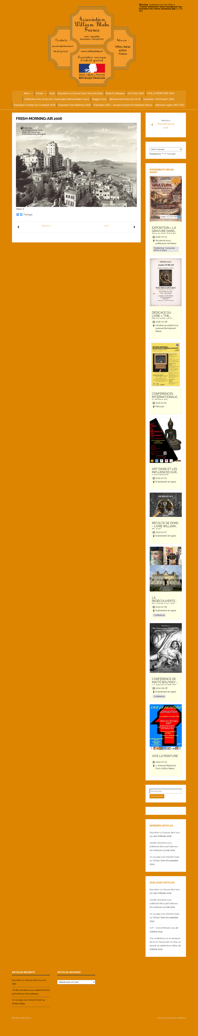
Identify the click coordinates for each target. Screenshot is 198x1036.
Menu (27, 93)
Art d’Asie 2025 (136, 93)
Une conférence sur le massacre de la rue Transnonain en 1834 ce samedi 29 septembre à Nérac (165, 942)
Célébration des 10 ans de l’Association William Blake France (56, 99)
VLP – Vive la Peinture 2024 (162, 928)
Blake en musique (115, 93)
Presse (39, 93)
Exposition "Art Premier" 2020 (158, 99)
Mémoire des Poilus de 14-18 (124, 99)
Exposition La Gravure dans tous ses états (80, 93)
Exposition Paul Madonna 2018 (74, 105)
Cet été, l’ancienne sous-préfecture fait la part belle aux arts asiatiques (164, 846)
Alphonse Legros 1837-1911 (169, 105)
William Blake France (22, 1018)
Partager (28, 214)
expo (52, 93)
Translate (171, 154)
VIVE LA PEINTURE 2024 (160, 93)
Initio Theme (162, 1018)
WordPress (181, 1018)
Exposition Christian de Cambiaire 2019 (34, 105)
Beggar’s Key (99, 99)
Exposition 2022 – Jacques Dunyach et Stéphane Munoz (123, 105)
